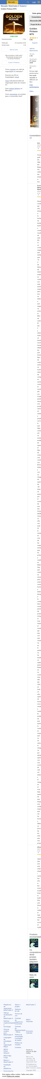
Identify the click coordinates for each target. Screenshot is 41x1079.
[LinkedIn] (31, 1046)
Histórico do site (18, 1010)
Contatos (18, 1047)
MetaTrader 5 (31, 1005)
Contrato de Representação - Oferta (20, 1029)
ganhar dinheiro (14, 88)
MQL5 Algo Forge (7, 1056)
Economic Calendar (29, 1032)
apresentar (13, 94)
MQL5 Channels (29, 1020)
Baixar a (8, 1061)
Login (34, 2)
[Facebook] (27, 1043)
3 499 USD (36, 969)
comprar (13, 69)
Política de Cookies (18, 1044)
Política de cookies (13, 1076)
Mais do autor (14, 49)
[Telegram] (31, 1043)
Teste (7, 81)
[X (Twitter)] (34, 1043)
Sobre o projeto (17, 1005)
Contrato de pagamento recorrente (19, 1021)
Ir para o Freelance (14, 62)
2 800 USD (36, 944)
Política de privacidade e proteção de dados (19, 1037)
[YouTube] (27, 1046)
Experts (35, 43)
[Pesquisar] (28, 2)
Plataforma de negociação (8, 1007)
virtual (17, 77)
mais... (32, 91)
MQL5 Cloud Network (6, 1051)
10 (31, 138)
